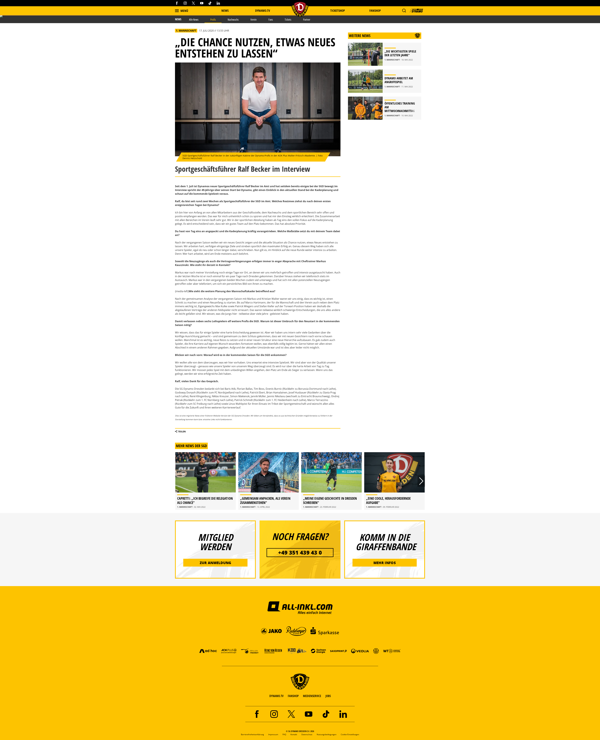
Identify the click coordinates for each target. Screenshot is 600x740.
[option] (205, 481)
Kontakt (293, 734)
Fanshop (375, 10)
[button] (404, 10)
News (225, 10)
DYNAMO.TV (262, 10)
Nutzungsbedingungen (326, 734)
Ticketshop (337, 10)
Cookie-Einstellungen (350, 734)
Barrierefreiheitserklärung (252, 734)
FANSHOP (293, 696)
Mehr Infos (384, 562)
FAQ (284, 734)
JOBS (328, 696)
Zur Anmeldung (215, 562)
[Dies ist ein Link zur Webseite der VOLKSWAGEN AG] (376, 651)
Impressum (273, 734)
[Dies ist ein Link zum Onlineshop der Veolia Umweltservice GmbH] (360, 651)
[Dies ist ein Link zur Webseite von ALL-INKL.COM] (300, 607)
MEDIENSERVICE (312, 696)
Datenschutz (306, 734)
